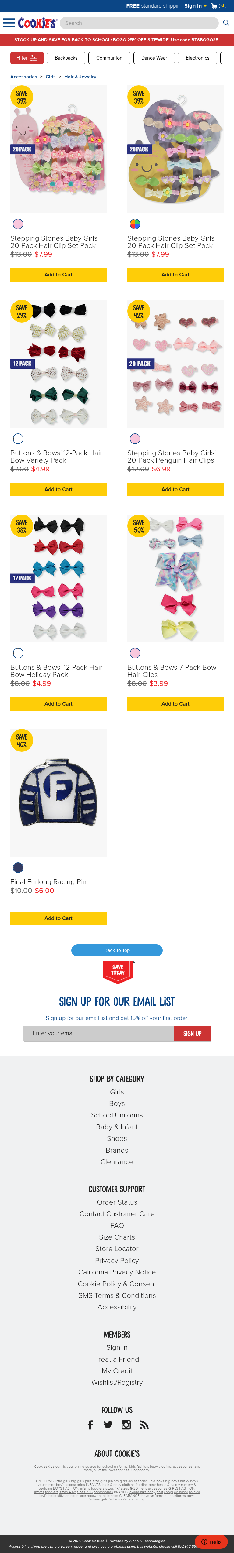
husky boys (189, 1481)
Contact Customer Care (117, 1214)
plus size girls (96, 1481)
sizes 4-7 (112, 1488)
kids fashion (138, 1467)
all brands (110, 1496)
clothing (128, 1485)
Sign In (193, 6)
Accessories (23, 76)
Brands (117, 1150)
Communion (109, 58)
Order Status (117, 1202)
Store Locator (117, 1249)
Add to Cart (58, 275)
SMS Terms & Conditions (117, 1295)
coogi (168, 1492)
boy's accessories (70, 1485)
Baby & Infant (117, 1127)
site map (138, 1499)
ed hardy (181, 1492)
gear (152, 1485)
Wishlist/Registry (117, 1382)
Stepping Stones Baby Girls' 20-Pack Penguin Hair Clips (171, 457)
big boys (172, 1481)
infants (85, 1488)
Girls (51, 76)
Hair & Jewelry (80, 76)
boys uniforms (152, 1496)
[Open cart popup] (229, 6)
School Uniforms (117, 1115)
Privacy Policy (117, 1260)
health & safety (168, 1485)
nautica (194, 1492)
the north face (75, 1496)
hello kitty (56, 1496)
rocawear (94, 1496)
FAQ (117, 1226)
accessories (158, 1488)
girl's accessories (134, 1481)
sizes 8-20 (129, 1488)
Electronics (197, 58)
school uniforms (114, 1467)
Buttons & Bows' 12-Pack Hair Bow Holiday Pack (56, 671)
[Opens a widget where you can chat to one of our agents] (211, 1542)
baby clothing (160, 1467)
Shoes (117, 1138)
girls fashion (110, 1499)
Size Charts (117, 1237)
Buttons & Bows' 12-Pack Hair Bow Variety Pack (56, 457)
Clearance (117, 1162)
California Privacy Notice (117, 1272)
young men (46, 1485)
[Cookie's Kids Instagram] (126, 1426)
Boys (117, 1103)
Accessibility (117, 1307)
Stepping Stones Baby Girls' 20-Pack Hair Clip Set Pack (54, 242)
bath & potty (111, 1485)
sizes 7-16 (85, 1492)
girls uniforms (175, 1496)
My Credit (117, 1371)
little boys (156, 1481)
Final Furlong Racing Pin (48, 882)
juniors (113, 1481)
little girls (62, 1481)
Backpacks (66, 58)
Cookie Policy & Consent (117, 1284)
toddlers (98, 1488)
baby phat (155, 1492)
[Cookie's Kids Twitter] (108, 1426)
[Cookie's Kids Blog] (144, 1426)
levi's (43, 1496)
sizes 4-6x (67, 1492)
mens (143, 1488)
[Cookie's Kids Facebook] (90, 1426)
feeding (142, 1485)
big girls (77, 1481)
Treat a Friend (117, 1359)
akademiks (138, 1492)
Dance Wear (154, 58)
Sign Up (192, 1034)
